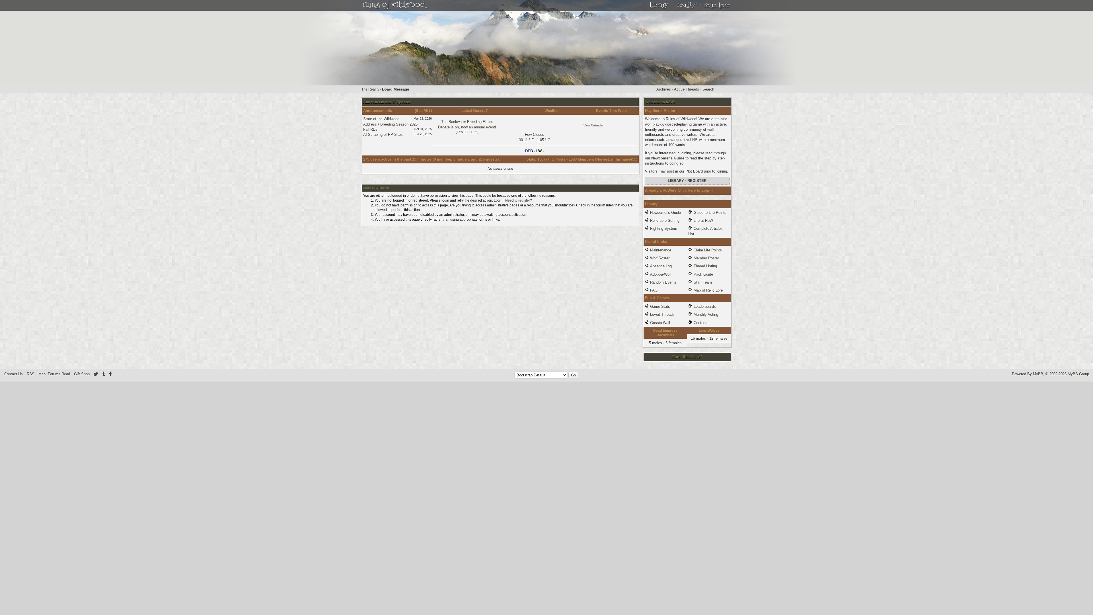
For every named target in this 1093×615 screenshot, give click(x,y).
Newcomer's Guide (667, 158)
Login (498, 200)
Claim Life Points (708, 250)
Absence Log (661, 266)
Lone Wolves (709, 330)
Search (708, 89)
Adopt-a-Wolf (660, 274)
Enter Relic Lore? (687, 356)
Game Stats (660, 306)
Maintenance (660, 250)
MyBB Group (1078, 374)
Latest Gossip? (474, 110)
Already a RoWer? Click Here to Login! (679, 190)
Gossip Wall (660, 323)
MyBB (1038, 374)
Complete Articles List (705, 231)
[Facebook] (110, 374)
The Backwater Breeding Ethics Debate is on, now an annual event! (467, 127)
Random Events (663, 282)
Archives (663, 89)
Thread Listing (705, 266)
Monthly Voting (706, 314)
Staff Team (703, 282)
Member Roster (706, 258)
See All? (423, 110)
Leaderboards (705, 306)
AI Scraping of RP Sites (383, 134)
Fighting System (663, 228)
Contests (701, 323)
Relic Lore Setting (664, 220)
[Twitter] (96, 374)
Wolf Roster (659, 258)
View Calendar (593, 125)
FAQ (654, 290)
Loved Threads (662, 314)
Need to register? (518, 200)
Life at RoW (703, 220)
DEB (529, 151)
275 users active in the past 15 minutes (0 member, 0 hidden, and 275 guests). (431, 159)
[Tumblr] (103, 374)
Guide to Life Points (710, 212)
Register (696, 181)
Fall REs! (371, 129)
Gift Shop (82, 374)
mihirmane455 (623, 159)
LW (539, 151)
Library (676, 181)
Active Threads (686, 89)
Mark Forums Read (54, 374)
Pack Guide (703, 274)
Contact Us (13, 374)
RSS (30, 374)
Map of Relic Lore (708, 290)
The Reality (370, 89)
